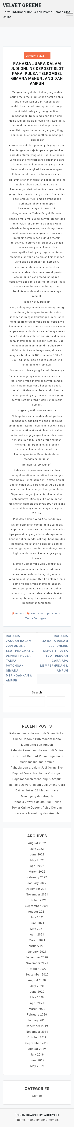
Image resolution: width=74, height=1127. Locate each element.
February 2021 (37, 946)
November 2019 (37, 1031)
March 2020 (37, 1009)
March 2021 (37, 940)
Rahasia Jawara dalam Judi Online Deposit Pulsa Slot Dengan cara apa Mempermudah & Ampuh (54, 653)
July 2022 (37, 848)
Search (37, 692)
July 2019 (37, 1054)
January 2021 (37, 951)
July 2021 (37, 917)
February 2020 (37, 1014)
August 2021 (37, 911)
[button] (69, 14)
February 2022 (37, 877)
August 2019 (37, 1049)
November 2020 (37, 963)
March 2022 (37, 871)
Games (19, 613)
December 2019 (37, 1026)
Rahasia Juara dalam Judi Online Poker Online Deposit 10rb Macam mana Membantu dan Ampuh (37, 739)
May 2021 (37, 929)
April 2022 (37, 866)
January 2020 (37, 1020)
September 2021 (37, 906)
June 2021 (37, 923)
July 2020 (37, 986)
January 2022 (37, 883)
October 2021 (37, 900)
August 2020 (37, 980)
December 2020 (37, 957)
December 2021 (37, 889)
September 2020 (37, 974)
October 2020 (37, 969)
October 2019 (37, 1037)
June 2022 (37, 854)
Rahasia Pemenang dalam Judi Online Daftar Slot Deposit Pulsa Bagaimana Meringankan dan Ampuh (37, 756)
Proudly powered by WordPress (37, 1115)
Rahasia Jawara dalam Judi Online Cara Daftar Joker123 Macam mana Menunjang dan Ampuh (37, 790)
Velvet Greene (22, 5)
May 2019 (37, 1066)
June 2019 (37, 1060)
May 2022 (37, 860)
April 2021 (37, 934)
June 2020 (37, 991)
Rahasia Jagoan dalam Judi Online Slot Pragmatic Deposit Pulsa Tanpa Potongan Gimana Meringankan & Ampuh (20, 658)
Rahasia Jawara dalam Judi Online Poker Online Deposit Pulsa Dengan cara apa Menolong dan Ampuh (37, 807)
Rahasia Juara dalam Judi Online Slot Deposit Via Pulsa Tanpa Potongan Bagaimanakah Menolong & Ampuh (37, 773)
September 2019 (37, 1043)
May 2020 (37, 997)
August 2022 (37, 843)
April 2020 (37, 1003)
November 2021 (37, 894)
